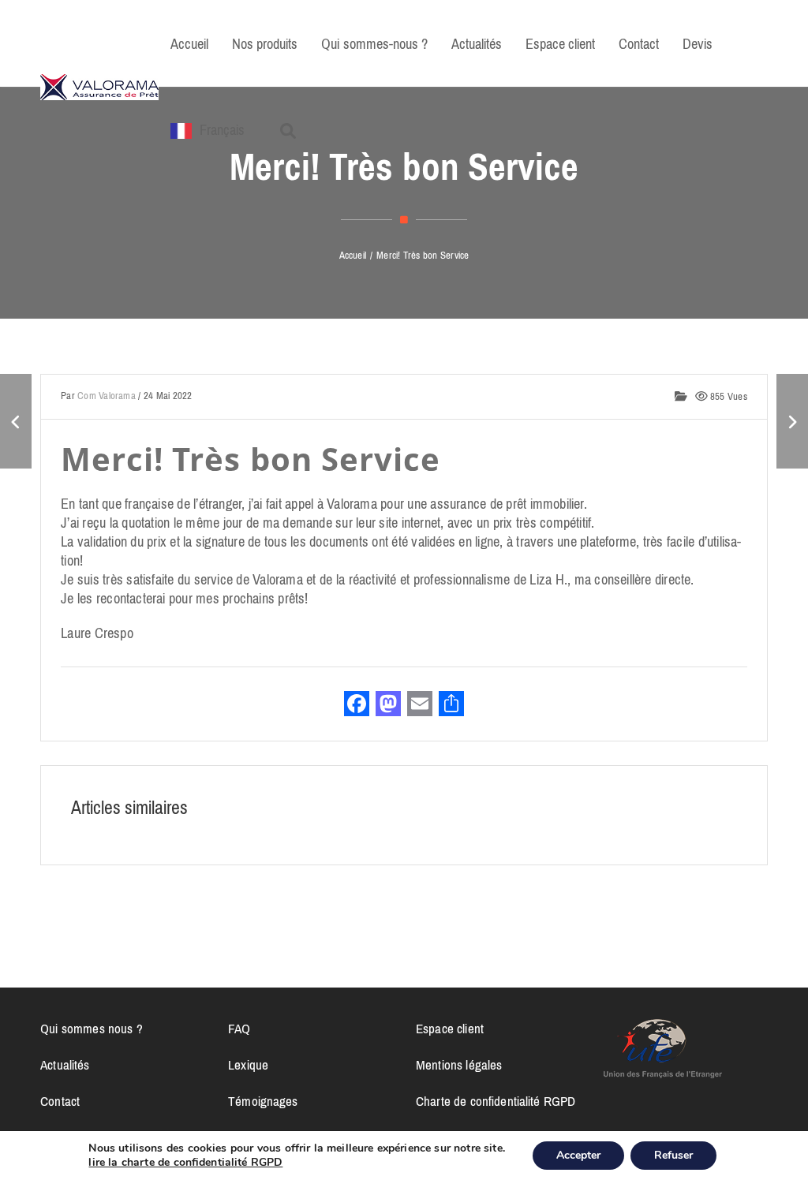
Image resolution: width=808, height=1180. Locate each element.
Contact (60, 1101)
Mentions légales (459, 1064)
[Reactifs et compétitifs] (16, 421)
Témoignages (263, 1101)
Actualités (64, 1064)
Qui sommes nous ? (91, 1028)
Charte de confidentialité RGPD (495, 1101)
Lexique (248, 1064)
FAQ (239, 1028)
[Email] (420, 706)
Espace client (450, 1028)
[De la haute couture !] (792, 421)
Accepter (578, 1155)
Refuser (673, 1155)
